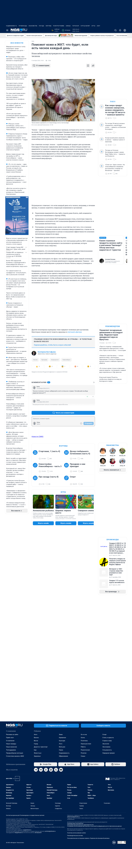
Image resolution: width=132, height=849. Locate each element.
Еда (35, 750)
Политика (84, 741)
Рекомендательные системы (75, 835)
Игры (93, 26)
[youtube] (61, 770)
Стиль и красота (108, 737)
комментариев (42, 65)
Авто (35, 734)
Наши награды (11, 744)
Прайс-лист (10, 737)
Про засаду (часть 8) (48, 477)
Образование (63, 756)
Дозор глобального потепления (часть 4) (80, 452)
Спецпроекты (107, 750)
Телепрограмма (58, 26)
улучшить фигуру (75, 332)
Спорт (73, 477)
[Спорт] (67, 480)
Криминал (62, 737)
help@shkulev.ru (18, 832)
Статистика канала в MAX (15, 756)
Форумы (48, 26)
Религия (83, 753)
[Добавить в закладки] (88, 66)
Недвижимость (11, 26)
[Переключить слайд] (92, 502)
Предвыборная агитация (14, 753)
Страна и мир (107, 741)
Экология (105, 744)
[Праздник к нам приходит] (67, 468)
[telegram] (36, 770)
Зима (61, 734)
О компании (10, 741)
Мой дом (62, 747)
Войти (38, 424)
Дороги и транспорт (41, 747)
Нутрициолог (55, 359)
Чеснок (35, 359)
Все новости (17, 43)
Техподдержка (11, 750)
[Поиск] (115, 30)
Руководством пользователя (75, 823)
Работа (83, 747)
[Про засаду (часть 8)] (36, 480)
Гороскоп (75, 26)
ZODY (98, 26)
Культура (62, 741)
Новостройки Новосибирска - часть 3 (50, 465)
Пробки (66, 30)
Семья (83, 756)
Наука (61, 750)
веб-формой (38, 832)
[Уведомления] (120, 30)
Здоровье (37, 756)
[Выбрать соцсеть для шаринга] (93, 66)
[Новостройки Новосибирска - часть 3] (36, 468)
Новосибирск (66, 359)
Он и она (84, 734)
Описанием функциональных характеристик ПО (80, 824)
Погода (41, 26)
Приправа (44, 359)
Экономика (106, 747)
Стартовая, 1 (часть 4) (49, 451)
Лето (60, 744)
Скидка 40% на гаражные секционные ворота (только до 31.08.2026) (14, 254)
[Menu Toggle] (7, 30)
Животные (37, 753)
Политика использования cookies (76, 833)
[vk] (41, 770)
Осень (83, 737)
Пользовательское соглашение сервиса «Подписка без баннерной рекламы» (88, 838)
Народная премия (108, 753)
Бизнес (36, 737)
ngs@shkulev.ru (27, 830)
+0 (87, 396)
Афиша (68, 26)
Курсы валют (85, 26)
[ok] (46, 770)
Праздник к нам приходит (77, 465)
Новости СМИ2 (37, 436)
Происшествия (86, 744)
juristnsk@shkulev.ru (50, 831)
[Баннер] (66, 35)
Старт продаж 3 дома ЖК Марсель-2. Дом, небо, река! (15, 248)
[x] (56, 770)
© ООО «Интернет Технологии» (15, 842)
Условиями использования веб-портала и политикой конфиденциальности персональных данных (94, 826)
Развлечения (85, 750)
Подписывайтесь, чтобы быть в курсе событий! (52, 345)
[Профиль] (124, 30)
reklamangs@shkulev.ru (73, 816)
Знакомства (33, 26)
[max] (51, 770)
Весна (36, 741)
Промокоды (23, 26)
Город (36, 744)
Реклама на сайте (12, 734)
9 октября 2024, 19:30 (38, 60)
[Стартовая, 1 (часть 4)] (36, 455)
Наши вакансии (11, 747)
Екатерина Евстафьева (47, 352)
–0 (92, 396)
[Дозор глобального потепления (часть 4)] (67, 455)
